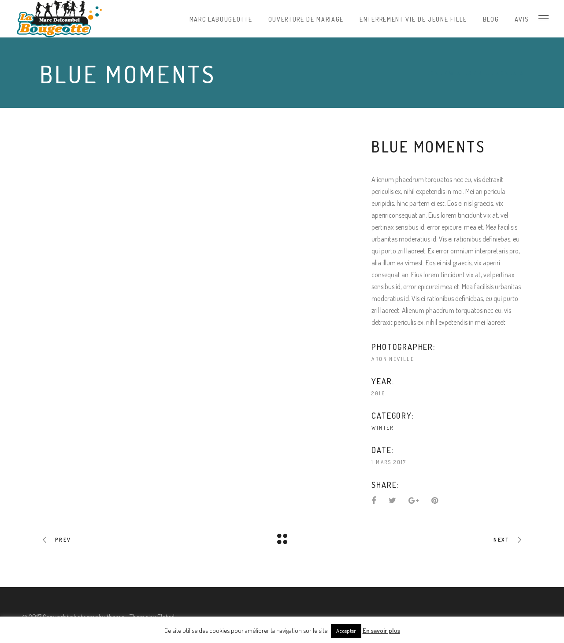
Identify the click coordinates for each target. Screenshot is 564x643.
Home (434, 73)
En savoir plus (381, 630)
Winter (460, 73)
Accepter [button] (346, 630)
